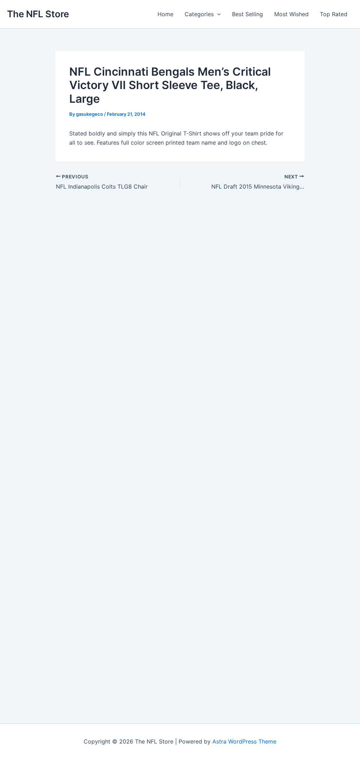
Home (165, 14)
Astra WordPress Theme (244, 741)
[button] (217, 14)
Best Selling (247, 14)
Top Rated (333, 14)
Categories (199, 14)
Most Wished (291, 14)
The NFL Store (38, 13)
